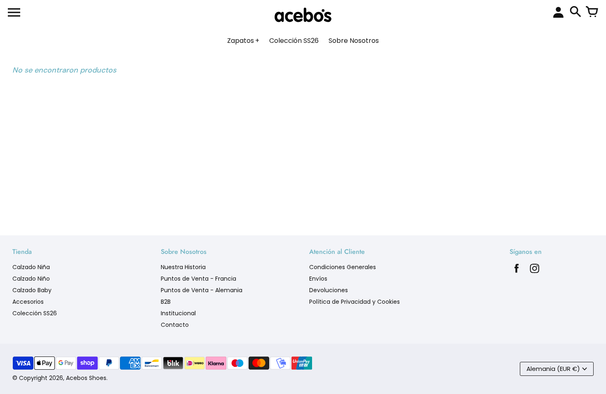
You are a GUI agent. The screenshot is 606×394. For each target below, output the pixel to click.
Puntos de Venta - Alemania (201, 290)
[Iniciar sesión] (558, 12)
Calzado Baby (32, 290)
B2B (166, 302)
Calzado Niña (31, 267)
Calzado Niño (31, 278)
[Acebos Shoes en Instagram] (535, 270)
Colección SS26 (34, 313)
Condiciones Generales (342, 267)
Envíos (318, 278)
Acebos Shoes (86, 378)
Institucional (178, 313)
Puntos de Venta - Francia (198, 278)
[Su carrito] (592, 12)
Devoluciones (328, 290)
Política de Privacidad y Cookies (354, 302)
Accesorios (28, 302)
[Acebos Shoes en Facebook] (517, 270)
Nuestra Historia (183, 267)
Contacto (175, 325)
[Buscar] (575, 12)
